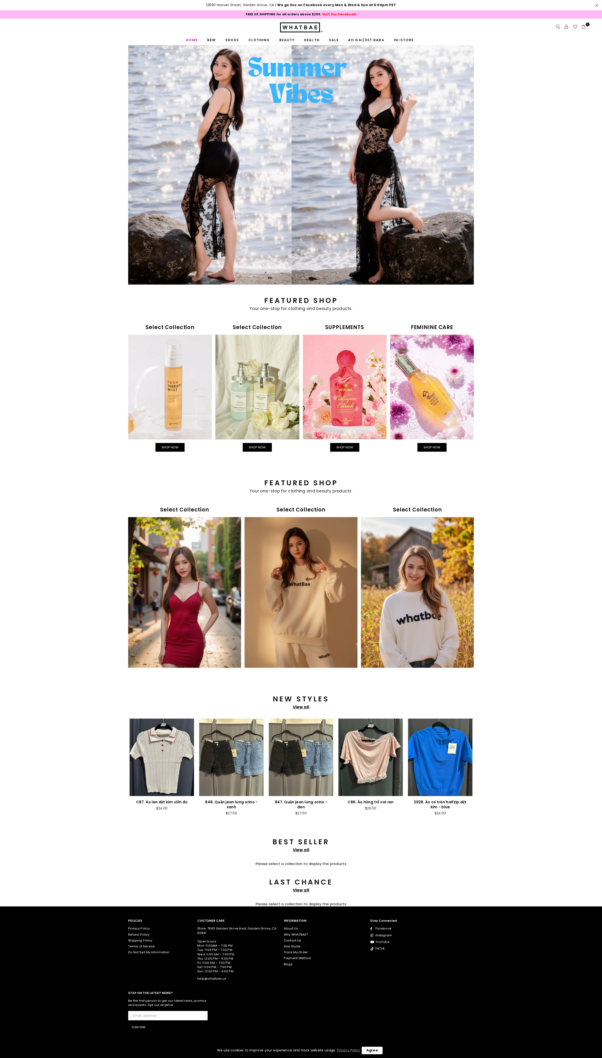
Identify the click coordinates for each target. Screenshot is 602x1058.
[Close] (366, 429)
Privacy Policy (348, 1050)
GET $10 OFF (301, 616)
